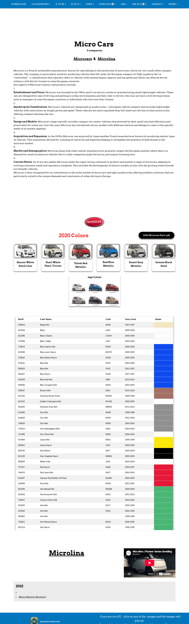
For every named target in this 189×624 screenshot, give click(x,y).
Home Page (18, 4)
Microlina (106, 59)
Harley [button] (157, 4)
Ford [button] (89, 4)
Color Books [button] (40, 4)
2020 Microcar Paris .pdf (156, 235)
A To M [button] (59, 4)
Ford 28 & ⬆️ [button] (106, 4)
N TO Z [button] (75, 4)
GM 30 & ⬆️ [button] (138, 4)
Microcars (83, 59)
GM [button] (123, 4)
